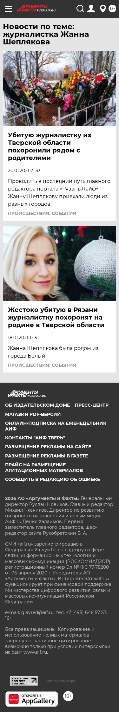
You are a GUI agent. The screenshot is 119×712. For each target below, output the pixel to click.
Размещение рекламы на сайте (48, 447)
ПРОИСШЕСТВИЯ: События (42, 213)
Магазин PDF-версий (33, 414)
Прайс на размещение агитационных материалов (44, 467)
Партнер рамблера (60, 681)
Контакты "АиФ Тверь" (35, 438)
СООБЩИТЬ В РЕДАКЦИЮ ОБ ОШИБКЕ (52, 479)
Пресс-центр (92, 405)
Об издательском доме (37, 405)
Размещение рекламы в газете (46, 456)
